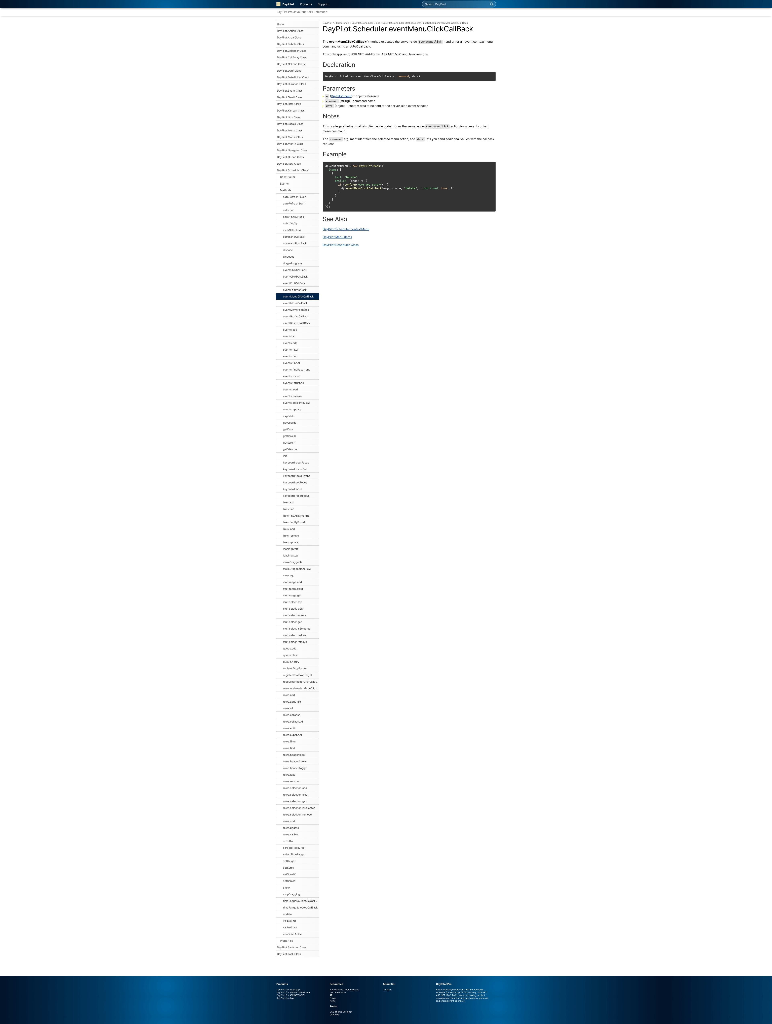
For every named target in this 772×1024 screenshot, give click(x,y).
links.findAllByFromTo (296, 515)
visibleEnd (289, 920)
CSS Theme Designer (341, 1011)
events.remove (292, 396)
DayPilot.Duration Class (291, 84)
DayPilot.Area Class (289, 37)
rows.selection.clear (295, 794)
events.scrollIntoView (296, 402)
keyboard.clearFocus (296, 462)
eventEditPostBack (295, 289)
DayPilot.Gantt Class (289, 97)
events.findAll (291, 362)
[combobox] (454, 4)
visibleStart (290, 927)
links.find (288, 509)
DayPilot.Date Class (289, 70)
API (331, 995)
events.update (292, 409)
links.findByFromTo (295, 522)
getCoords (289, 422)
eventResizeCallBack (296, 316)
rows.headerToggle (295, 768)
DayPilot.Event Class (290, 90)
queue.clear (290, 655)
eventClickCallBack (294, 269)
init (285, 455)
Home (280, 24)
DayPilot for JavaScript (288, 989)
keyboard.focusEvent (296, 475)
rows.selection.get (295, 801)
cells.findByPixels (294, 216)
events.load (290, 389)
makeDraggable (292, 562)
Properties (286, 940)
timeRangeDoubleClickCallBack (301, 900)
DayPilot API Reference (336, 22)
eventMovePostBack (296, 309)
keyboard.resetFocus (296, 495)
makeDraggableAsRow (297, 568)
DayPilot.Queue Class (290, 157)
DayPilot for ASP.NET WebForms (293, 992)
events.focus (291, 376)
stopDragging (291, 894)
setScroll (288, 867)
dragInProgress (292, 263)
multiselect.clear (293, 608)
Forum (333, 998)
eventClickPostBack (295, 276)
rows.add (289, 695)
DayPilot (288, 4)
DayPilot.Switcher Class (291, 947)
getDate (288, 429)
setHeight (289, 861)
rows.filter (289, 741)
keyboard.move (292, 489)
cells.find (288, 210)
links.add (288, 502)
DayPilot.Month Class (290, 143)
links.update (290, 542)
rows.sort (289, 821)
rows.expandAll (292, 734)
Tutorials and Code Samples (344, 989)
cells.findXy (290, 223)
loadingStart (290, 548)
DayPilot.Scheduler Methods (398, 22)
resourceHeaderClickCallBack (301, 681)
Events (284, 183)
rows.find (289, 748)
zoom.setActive (293, 934)
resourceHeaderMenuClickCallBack (301, 688)
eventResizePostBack (296, 323)
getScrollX (289, 436)
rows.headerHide (294, 754)
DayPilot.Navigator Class (292, 150)
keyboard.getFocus (295, 482)
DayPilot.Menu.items (337, 237)
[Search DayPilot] (491, 4)
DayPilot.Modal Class (290, 137)
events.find (290, 356)
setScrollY (289, 881)
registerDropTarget (295, 668)
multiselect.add (292, 602)
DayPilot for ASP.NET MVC (290, 995)
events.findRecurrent (296, 369)
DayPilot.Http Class (289, 103)
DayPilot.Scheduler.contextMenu (346, 229)
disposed (289, 256)
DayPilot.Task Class (289, 954)
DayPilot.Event (341, 96)
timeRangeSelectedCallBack (300, 907)
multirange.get (292, 595)
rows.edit (289, 728)
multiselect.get (292, 621)
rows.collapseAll (293, 721)
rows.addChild (292, 701)
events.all (289, 336)
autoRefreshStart (294, 203)
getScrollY (289, 442)
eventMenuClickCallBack (298, 296)
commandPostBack (295, 243)
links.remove (291, 535)
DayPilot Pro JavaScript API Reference (301, 11)
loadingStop (290, 555)
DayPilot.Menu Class (290, 130)
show (286, 887)
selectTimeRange (294, 854)
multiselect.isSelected (297, 628)
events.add (290, 329)
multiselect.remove (295, 641)
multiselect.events (294, 615)
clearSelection (292, 230)
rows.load (289, 774)
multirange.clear (293, 588)
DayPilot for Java (285, 998)
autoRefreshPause (294, 196)
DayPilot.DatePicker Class (293, 77)
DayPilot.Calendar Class (291, 50)
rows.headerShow (294, 761)
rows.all (288, 708)
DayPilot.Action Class (290, 30)
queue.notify (291, 661)
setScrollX (289, 874)
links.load (289, 529)
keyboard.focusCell (295, 469)
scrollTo (288, 841)
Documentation (338, 992)
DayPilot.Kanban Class (291, 110)
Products (306, 4)
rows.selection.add (295, 788)
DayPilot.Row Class (289, 163)
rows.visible (290, 834)
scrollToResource (294, 847)
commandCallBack (294, 236)
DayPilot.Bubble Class (290, 44)
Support (323, 4)
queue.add (290, 648)
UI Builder (335, 1014)
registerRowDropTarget (297, 675)
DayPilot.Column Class (291, 64)
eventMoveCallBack (295, 303)
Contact (387, 989)
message (288, 575)
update (287, 914)
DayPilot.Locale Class (290, 123)
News (333, 1000)
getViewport (291, 449)
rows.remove (291, 781)
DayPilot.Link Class (288, 117)
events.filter (290, 349)
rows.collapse (291, 714)
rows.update (291, 827)
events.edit (290, 343)
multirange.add (292, 582)
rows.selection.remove (297, 814)
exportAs (289, 416)
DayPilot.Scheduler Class (292, 170)
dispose (288, 250)
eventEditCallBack (294, 283)
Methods (285, 190)
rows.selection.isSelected (299, 807)
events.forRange (293, 382)
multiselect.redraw (294, 635)
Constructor (287, 177)
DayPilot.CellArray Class (292, 57)
